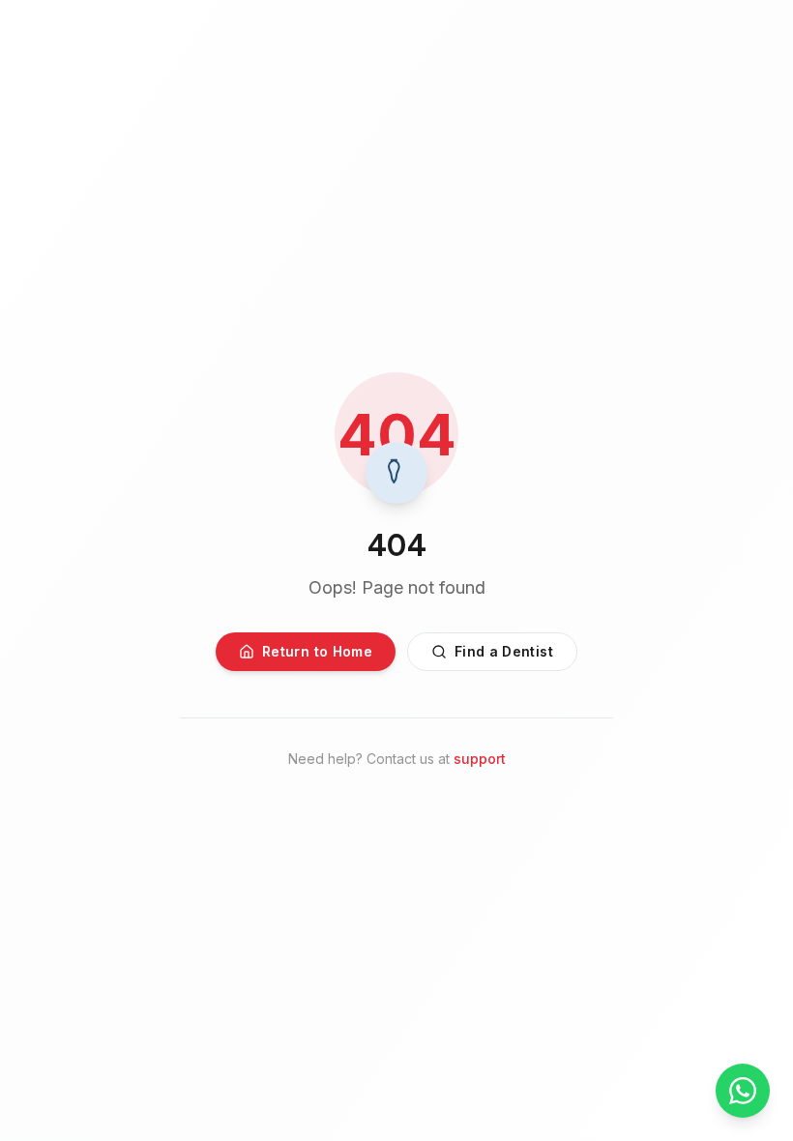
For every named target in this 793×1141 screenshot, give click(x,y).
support (480, 758)
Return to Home (317, 651)
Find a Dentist (504, 651)
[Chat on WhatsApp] (743, 1091)
